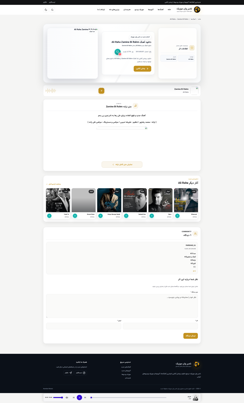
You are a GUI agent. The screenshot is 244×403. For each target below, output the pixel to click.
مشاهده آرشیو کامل (55, 184)
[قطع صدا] (67, 397)
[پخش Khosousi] (177, 216)
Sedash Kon (142, 214)
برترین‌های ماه (114, 9)
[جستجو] (52, 9)
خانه (169, 9)
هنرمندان (127, 9)
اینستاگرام (52, 2)
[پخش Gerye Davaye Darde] (100, 216)
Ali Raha (195, 217)
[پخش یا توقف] (79, 397)
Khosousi (194, 214)
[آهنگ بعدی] (85, 397)
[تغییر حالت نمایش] (46, 9)
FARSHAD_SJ (191, 245)
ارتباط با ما (101, 9)
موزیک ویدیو (139, 9)
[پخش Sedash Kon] (126, 216)
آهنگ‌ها (161, 9)
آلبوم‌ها (151, 9)
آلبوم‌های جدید (126, 371)
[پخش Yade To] (49, 216)
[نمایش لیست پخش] (196, 397)
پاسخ (194, 271)
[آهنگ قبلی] (74, 397)
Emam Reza (90, 214)
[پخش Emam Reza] (75, 216)
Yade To (66, 214)
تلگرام (45, 2)
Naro (169, 214)
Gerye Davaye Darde (114, 214)
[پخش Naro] (152, 216)
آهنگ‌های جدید (126, 367)
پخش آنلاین (140, 68)
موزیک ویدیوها (126, 374)
